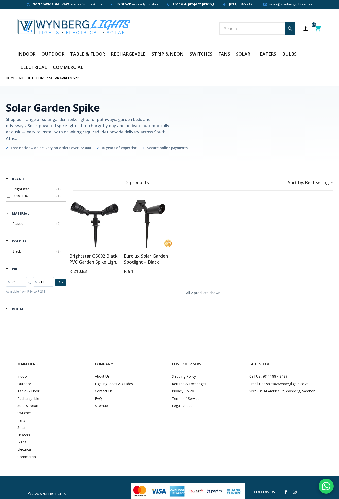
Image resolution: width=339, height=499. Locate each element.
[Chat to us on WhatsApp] (326, 486)
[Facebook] (285, 492)
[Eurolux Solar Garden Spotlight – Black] (149, 224)
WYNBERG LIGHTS (52, 493)
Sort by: (308, 182)
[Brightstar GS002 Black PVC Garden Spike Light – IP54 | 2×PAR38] (94, 224)
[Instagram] (294, 492)
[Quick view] (115, 244)
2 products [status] (137, 182)
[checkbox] (35, 189)
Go (60, 282)
